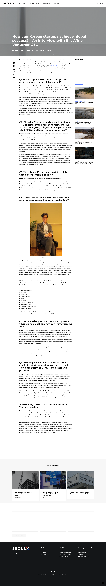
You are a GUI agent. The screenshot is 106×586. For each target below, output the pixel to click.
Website (70, 527)
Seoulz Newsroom (45, 50)
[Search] (103, 3)
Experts (30, 50)
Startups (31, 3)
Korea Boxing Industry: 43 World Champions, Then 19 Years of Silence (84, 164)
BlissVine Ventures (55, 66)
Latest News (22, 3)
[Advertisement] (54, 446)
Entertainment (47, 3)
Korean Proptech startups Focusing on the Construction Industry (25, 494)
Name (14, 527)
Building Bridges (53, 474)
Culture (76, 141)
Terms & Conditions (57, 574)
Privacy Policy (65, 574)
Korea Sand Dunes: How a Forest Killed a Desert (84, 103)
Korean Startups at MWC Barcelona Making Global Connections (50, 494)
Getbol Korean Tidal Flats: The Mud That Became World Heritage (84, 123)
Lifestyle (57, 3)
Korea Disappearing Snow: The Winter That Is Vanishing (83, 143)
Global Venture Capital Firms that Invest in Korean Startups (80, 493)
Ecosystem (77, 101)
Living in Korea (83, 101)
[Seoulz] (8, 3)
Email (42, 527)
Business (38, 3)
